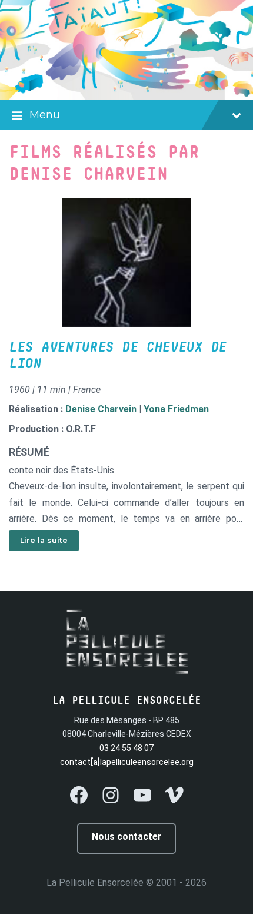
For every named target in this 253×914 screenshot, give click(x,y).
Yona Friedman (176, 409)
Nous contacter (126, 836)
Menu (44, 114)
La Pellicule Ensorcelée (95, 882)
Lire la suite (44, 540)
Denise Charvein (101, 409)
